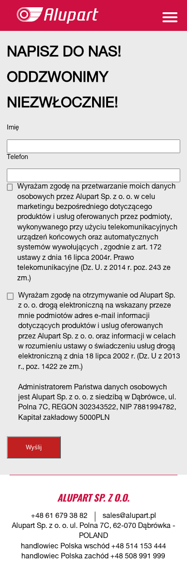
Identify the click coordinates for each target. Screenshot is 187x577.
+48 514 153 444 (138, 547)
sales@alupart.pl (129, 516)
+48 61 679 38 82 (59, 516)
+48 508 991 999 (137, 557)
